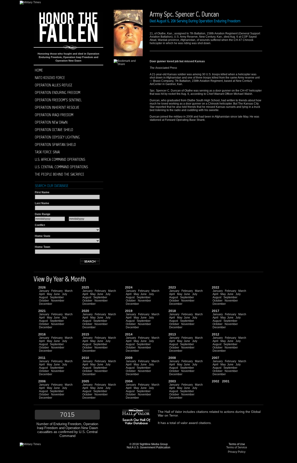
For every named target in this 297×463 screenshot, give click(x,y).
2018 (172, 311)
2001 (225, 381)
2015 (85, 334)
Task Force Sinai (47, 151)
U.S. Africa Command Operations (60, 159)
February (57, 290)
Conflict (40, 225)
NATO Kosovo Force (50, 77)
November (57, 300)
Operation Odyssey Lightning (57, 137)
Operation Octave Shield (54, 129)
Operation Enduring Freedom (57, 92)
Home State (42, 236)
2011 (41, 358)
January (44, 290)
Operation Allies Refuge (53, 85)
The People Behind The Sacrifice (59, 174)
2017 (215, 311)
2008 (172, 358)
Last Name (42, 203)
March (69, 290)
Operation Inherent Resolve (57, 107)
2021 (42, 311)
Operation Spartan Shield (55, 144)
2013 (172, 334)
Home (39, 70)
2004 (128, 381)
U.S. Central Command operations (61, 166)
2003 (172, 381)
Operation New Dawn (51, 122)
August (43, 297)
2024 (128, 287)
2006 (42, 381)
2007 (215, 358)
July (64, 294)
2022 (215, 287)
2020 (85, 311)
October (44, 300)
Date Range (42, 214)
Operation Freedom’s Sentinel (58, 99)
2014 (128, 334)
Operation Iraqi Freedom (54, 114)
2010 (85, 358)
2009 (128, 358)
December (45, 303)
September (57, 297)
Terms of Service (236, 447)
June (57, 294)
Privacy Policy (236, 451)
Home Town (42, 247)
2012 (215, 334)
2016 (42, 334)
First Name (42, 192)
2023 (172, 287)
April (42, 294)
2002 (215, 381)
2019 (128, 311)
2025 (85, 287)
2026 (42, 287)
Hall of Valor (173, 412)
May (49, 294)
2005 (85, 381)
